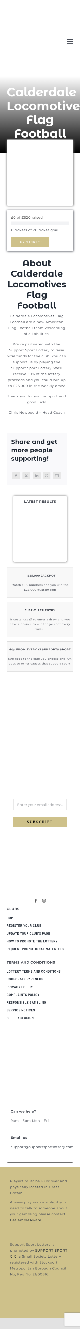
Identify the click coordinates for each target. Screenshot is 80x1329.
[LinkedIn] (37, 475)
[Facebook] (16, 475)
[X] (26, 475)
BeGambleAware (25, 1220)
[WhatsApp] (47, 475)
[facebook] (36, 901)
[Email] (57, 475)
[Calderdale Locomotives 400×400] (40, 878)
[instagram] (44, 901)
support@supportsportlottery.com (42, 1147)
